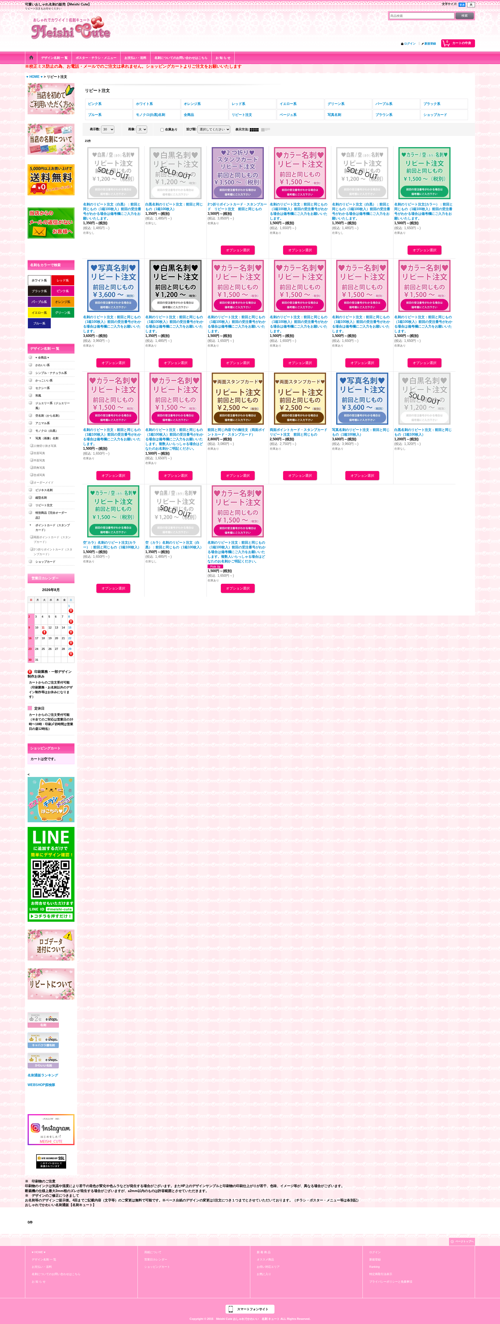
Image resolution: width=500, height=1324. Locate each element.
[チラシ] (51, 799)
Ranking (374, 1266)
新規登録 (430, 43)
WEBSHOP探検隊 (41, 1085)
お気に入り (264, 1274)
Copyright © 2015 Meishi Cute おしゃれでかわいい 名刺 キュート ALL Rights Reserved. (250, 1318)
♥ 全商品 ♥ (42, 357)
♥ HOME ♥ (39, 1252)
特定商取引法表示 (380, 1274)
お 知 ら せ (39, 1281)
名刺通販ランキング (43, 1075)
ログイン (410, 43)
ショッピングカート (157, 1266)
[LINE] (51, 874)
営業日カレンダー (155, 1259)
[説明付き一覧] (267, 129)
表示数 (95, 129)
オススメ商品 (265, 1259)
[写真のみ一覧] (255, 129)
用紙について (152, 1252)
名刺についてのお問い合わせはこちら (56, 1274)
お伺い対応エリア (268, 1266)
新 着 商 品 (264, 1252)
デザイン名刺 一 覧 (44, 1259)
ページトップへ (464, 1241)
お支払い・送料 (42, 1266)
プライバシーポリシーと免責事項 (390, 1281)
